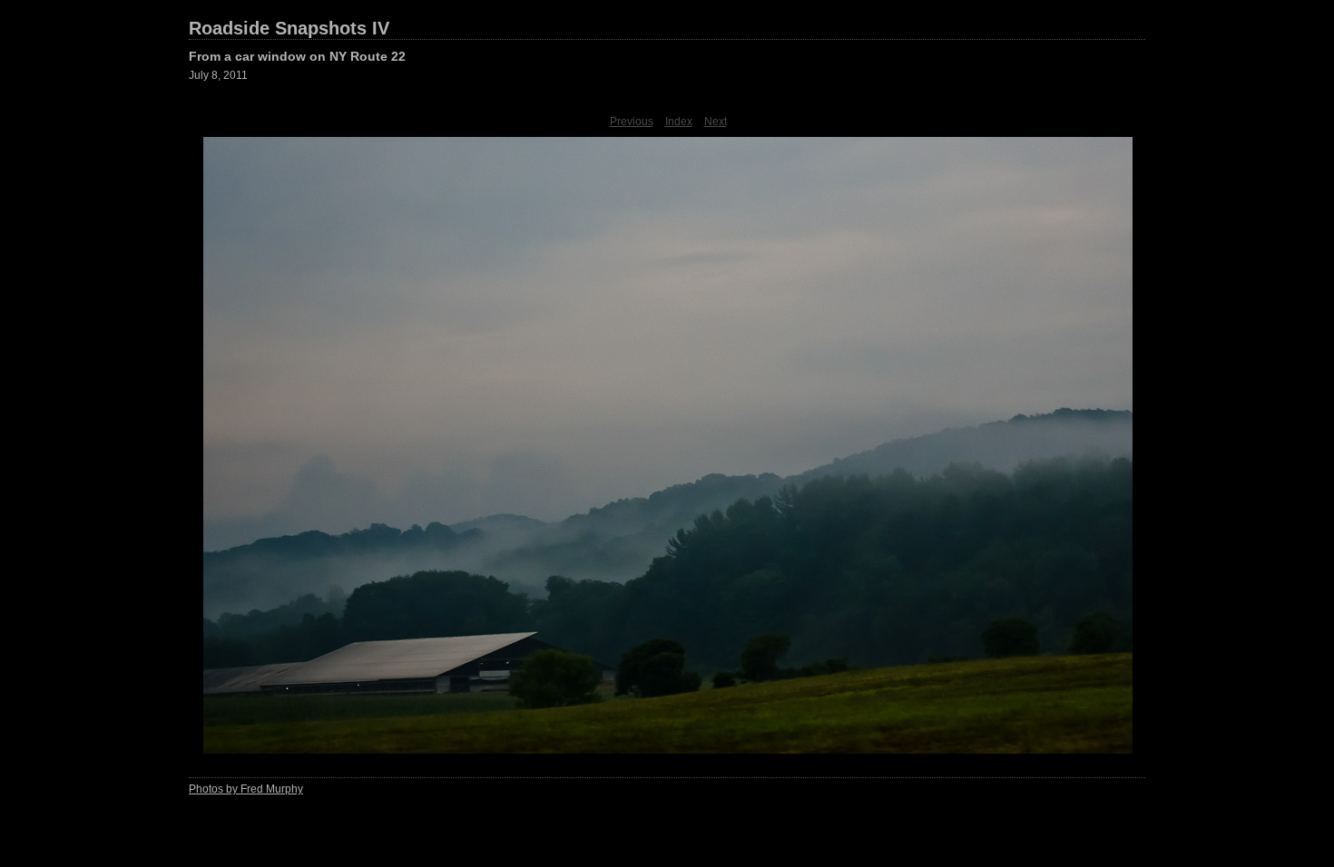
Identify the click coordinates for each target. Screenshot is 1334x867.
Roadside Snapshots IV (289, 28)
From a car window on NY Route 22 (297, 56)
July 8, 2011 (218, 75)
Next (715, 121)
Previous (631, 121)
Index (678, 121)
